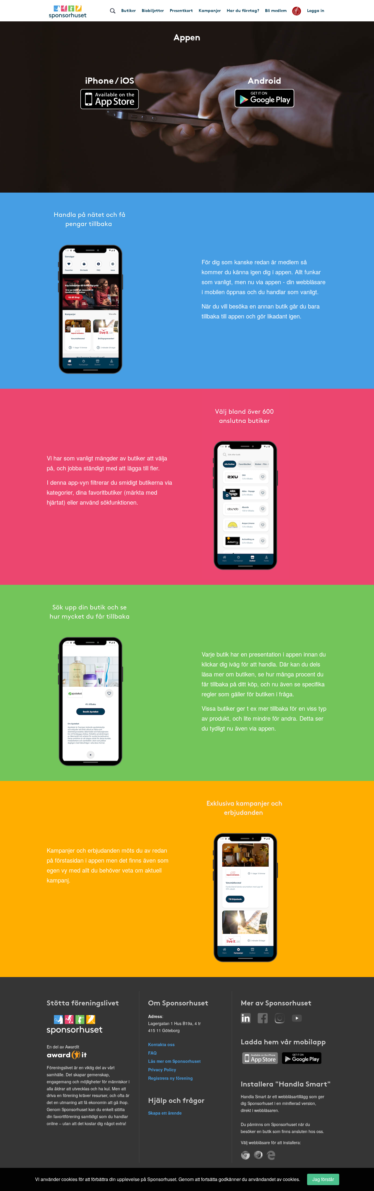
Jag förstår (323, 1179)
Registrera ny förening (170, 1078)
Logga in (315, 10)
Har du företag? (243, 10)
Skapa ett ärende (165, 1113)
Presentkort (181, 10)
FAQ (152, 1053)
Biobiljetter (153, 10)
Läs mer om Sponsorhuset (174, 1061)
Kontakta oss (161, 1044)
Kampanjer (210, 10)
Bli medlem (276, 10)
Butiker (128, 10)
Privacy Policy (162, 1069)
